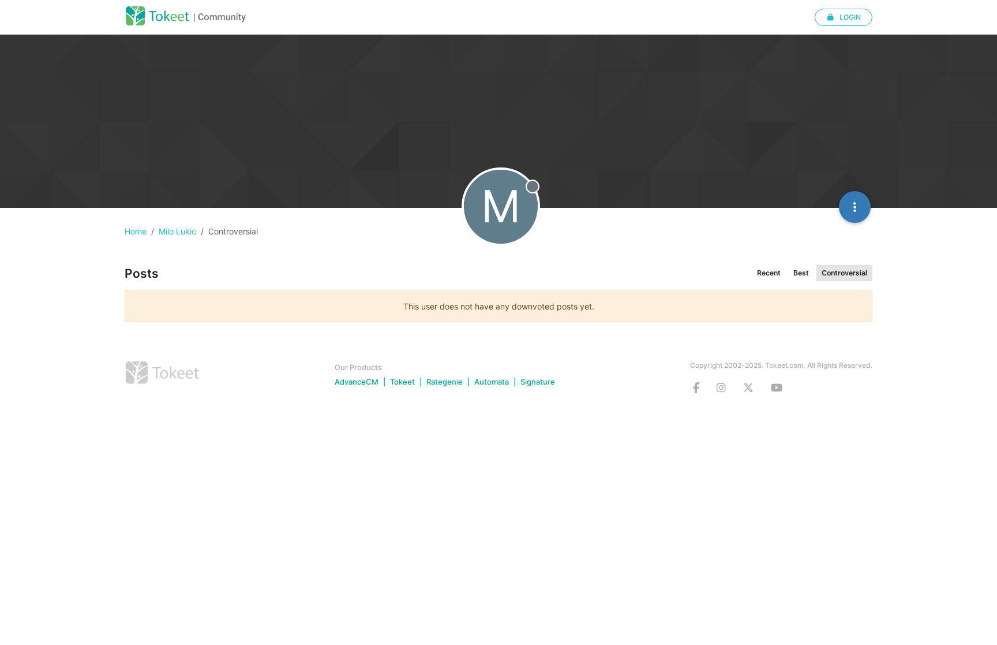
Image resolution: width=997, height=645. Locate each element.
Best (801, 273)
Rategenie (444, 381)
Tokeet (402, 381)
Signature (537, 381)
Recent (769, 273)
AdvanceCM (356, 381)
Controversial (844, 273)
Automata (491, 381)
